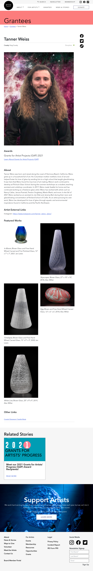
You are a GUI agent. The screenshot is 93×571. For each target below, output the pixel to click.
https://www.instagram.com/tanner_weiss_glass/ (32, 214)
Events (28, 541)
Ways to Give (9, 543)
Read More (11, 476)
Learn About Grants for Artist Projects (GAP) (21, 159)
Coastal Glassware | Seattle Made (15, 419)
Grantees (47, 7)
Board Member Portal (12, 560)
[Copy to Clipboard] (82, 47)
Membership (70, 2)
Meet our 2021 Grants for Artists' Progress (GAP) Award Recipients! (24, 467)
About (19, 7)
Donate (81, 7)
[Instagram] (81, 2)
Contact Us (8, 553)
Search (42, 2)
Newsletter (55, 2)
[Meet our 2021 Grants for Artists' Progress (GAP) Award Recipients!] (24, 449)
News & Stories (62, 7)
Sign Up (86, 564)
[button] (73, 45)
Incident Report (54, 545)
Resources (30, 547)
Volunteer (8, 547)
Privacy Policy (53, 541)
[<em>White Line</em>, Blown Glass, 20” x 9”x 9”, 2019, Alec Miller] (21, 372)
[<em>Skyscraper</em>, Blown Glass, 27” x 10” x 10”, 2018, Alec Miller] (57, 249)
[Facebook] (84, 2)
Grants (28, 554)
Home (6, 26)
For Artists (33, 7)
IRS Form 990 (53, 548)
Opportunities (31, 551)
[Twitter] (88, 2)
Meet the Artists (10, 550)
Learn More (46, 517)
